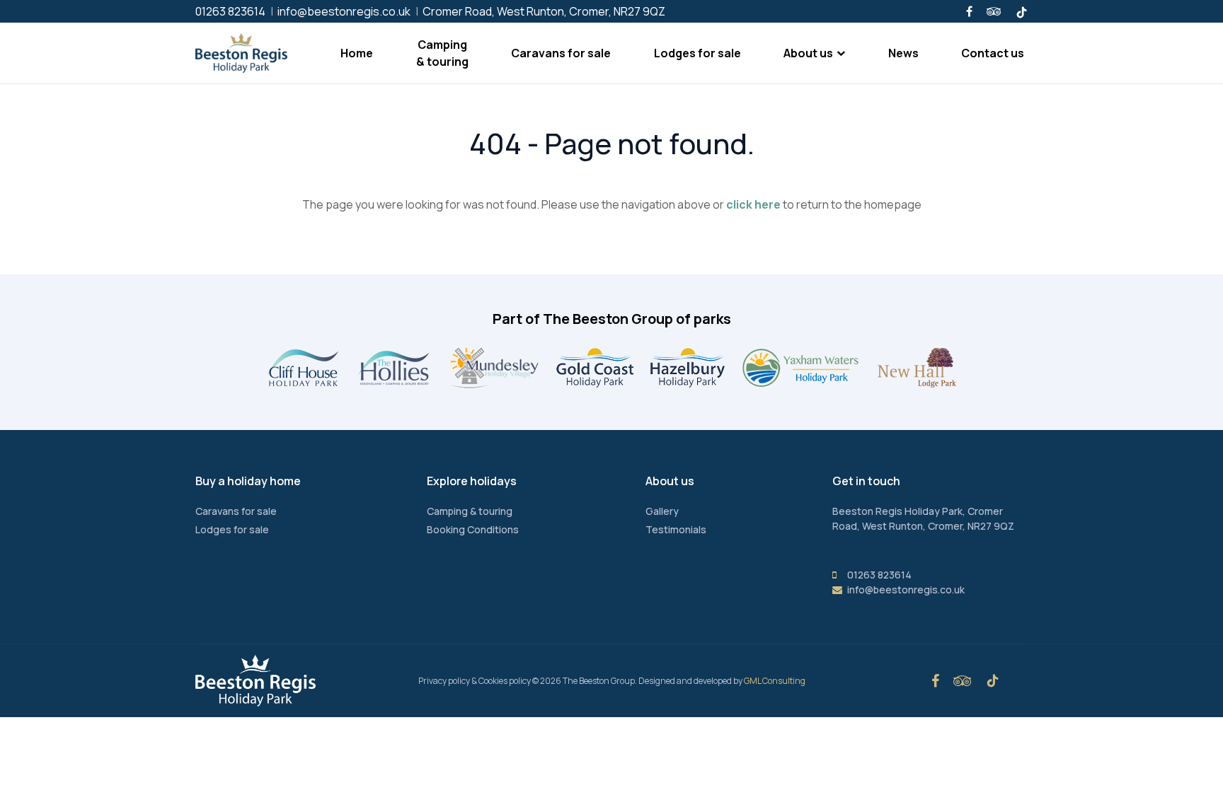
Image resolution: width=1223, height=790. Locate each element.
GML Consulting (774, 681)
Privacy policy (444, 681)
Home (356, 53)
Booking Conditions (473, 529)
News (903, 53)
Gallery (662, 511)
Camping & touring (442, 53)
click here (753, 204)
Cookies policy (504, 681)
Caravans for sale (561, 53)
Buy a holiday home (248, 481)
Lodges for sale (697, 53)
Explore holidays (472, 481)
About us (808, 53)
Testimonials (675, 529)
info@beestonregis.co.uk (343, 11)
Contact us (992, 53)
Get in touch (866, 481)
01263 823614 (230, 11)
